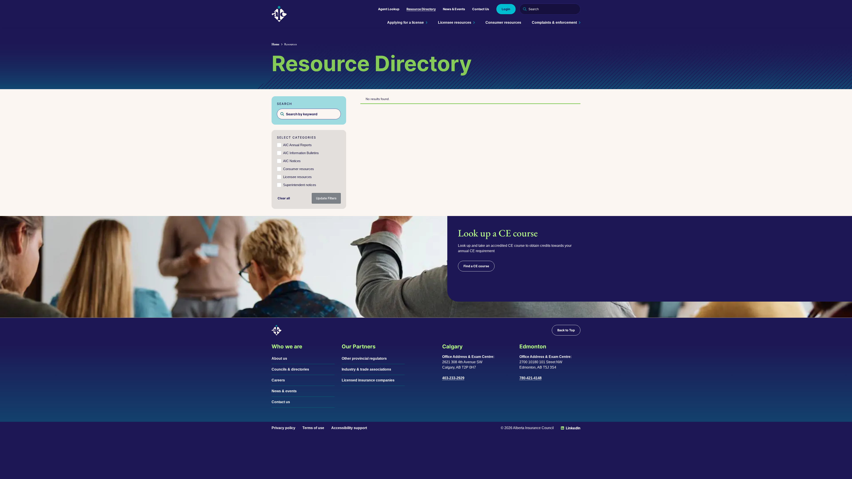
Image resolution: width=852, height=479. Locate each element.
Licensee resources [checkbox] (297, 177)
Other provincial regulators (364, 358)
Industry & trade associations (366, 369)
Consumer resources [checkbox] (298, 169)
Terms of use (313, 428)
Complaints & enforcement (554, 22)
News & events (284, 391)
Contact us (281, 402)
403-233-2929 (453, 378)
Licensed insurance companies (368, 380)
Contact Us (480, 9)
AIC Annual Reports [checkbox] (297, 145)
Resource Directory (421, 9)
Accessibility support (349, 428)
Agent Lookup (388, 9)
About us (279, 358)
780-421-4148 (530, 378)
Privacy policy (283, 428)
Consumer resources (503, 22)
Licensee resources (454, 22)
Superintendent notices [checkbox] (299, 185)
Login (506, 9)
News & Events (454, 9)
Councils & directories (290, 369)
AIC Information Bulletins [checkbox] (301, 153)
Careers (278, 380)
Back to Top (566, 330)
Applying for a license (405, 22)
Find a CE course (476, 266)
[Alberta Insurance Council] (279, 14)
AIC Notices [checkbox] (292, 161)
